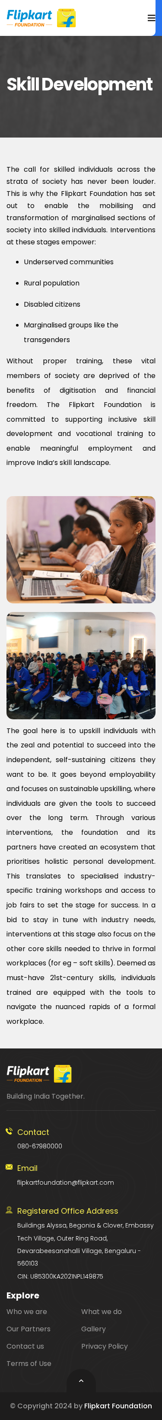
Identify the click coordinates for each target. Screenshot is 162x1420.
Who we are (26, 1312)
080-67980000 (39, 1139)
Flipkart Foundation (118, 1406)
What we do (101, 1312)
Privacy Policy (104, 1346)
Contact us (25, 1346)
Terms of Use (28, 1364)
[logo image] (41, 18)
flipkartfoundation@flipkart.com (65, 1175)
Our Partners (28, 1329)
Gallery (93, 1329)
